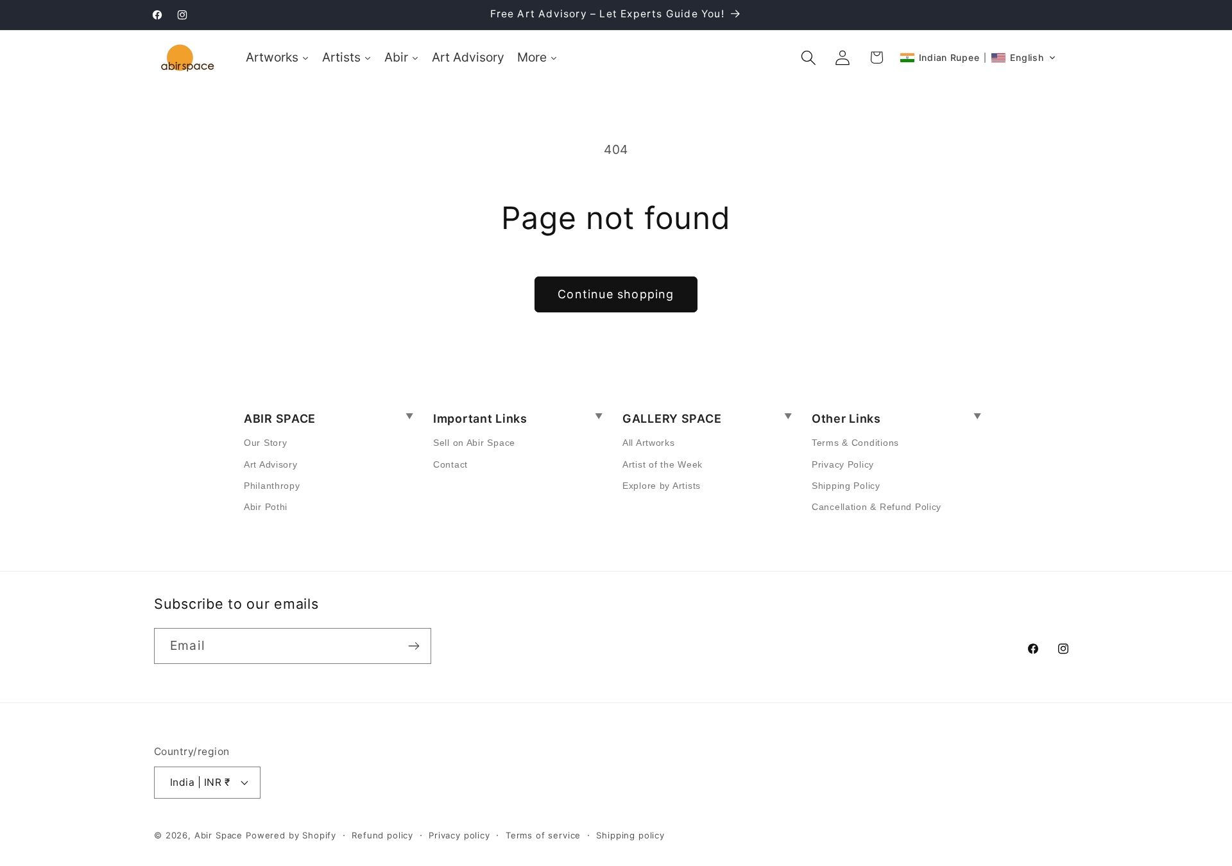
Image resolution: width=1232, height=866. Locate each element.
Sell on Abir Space (474, 442)
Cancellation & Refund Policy (876, 507)
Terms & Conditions (855, 442)
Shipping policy (630, 835)
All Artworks (648, 442)
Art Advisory (271, 464)
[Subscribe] (414, 646)
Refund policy (382, 835)
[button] (809, 57)
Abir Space (218, 835)
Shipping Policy (846, 485)
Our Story (265, 442)
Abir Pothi (265, 507)
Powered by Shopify (291, 835)
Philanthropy (272, 485)
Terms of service (543, 835)
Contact (450, 464)
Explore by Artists (661, 485)
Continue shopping (616, 294)
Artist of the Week (662, 464)
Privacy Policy (843, 464)
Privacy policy (459, 835)
